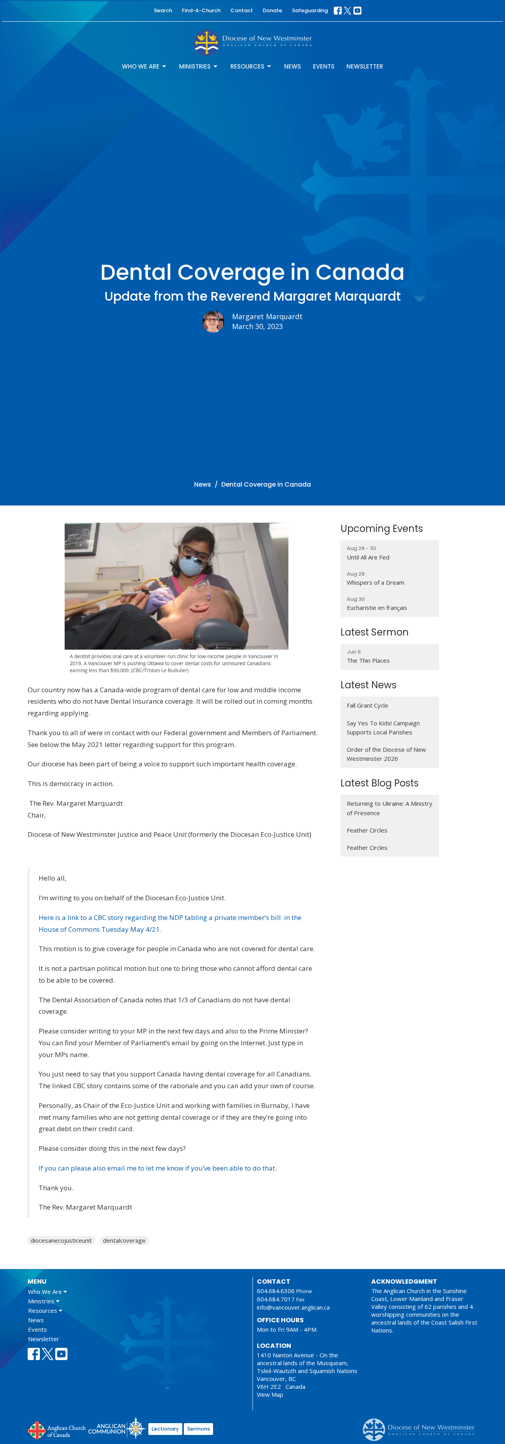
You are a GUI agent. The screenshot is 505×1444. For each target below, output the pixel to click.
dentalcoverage (124, 1240)
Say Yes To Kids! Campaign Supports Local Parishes (383, 727)
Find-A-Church (201, 10)
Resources (247, 66)
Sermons (198, 1429)
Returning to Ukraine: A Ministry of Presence (389, 807)
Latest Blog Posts (379, 783)
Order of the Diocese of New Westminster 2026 (386, 753)
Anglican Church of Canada (57, 1429)
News (292, 66)
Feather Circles (367, 830)
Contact (241, 10)
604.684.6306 (276, 1291)
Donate (272, 10)
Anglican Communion (117, 1428)
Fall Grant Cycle (367, 705)
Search (163, 10)
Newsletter (364, 66)
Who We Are (140, 66)
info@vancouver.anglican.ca (293, 1307)
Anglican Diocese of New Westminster (421, 1426)
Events (324, 66)
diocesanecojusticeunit (61, 1240)
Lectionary (165, 1429)
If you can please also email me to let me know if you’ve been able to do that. (158, 1168)
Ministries (195, 66)
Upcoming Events (381, 528)
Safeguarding (310, 10)
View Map (270, 1394)
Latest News (368, 684)
